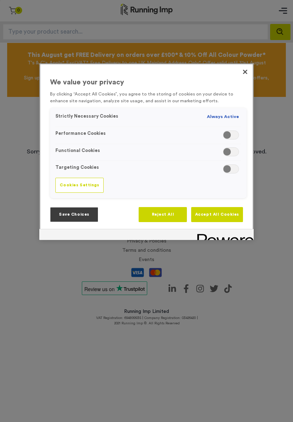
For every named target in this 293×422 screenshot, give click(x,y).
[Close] (245, 72)
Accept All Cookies (217, 214)
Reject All (163, 214)
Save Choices (74, 214)
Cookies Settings (79, 185)
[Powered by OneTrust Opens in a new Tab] (223, 235)
